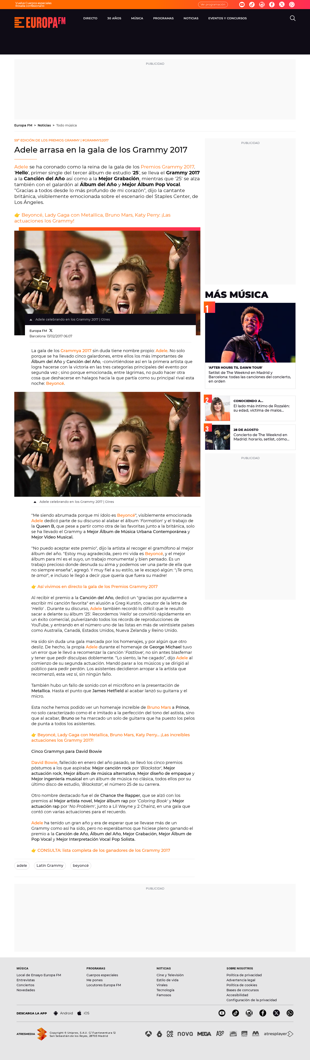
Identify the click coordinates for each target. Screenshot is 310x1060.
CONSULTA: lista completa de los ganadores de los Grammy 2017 (103, 850)
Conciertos (25, 985)
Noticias (45, 125)
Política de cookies (241, 985)
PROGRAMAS (163, 18)
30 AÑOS (114, 18)
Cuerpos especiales (102, 975)
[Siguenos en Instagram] (262, 4)
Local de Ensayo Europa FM (39, 975)
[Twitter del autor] (51, 331)
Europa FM (23, 125)
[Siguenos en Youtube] (242, 4)
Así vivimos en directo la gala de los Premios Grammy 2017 (97, 586)
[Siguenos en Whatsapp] (292, 4)
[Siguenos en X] (276, 1015)
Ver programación (213, 4)
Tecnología (165, 990)
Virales (162, 985)
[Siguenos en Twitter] (282, 5)
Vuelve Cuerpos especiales (33, 3)
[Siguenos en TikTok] (235, 1015)
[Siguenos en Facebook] (272, 4)
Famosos (164, 995)
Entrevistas (26, 980)
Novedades (26, 990)
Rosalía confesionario (29, 5)
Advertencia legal (240, 980)
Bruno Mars (159, 707)
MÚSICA (137, 18)
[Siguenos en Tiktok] (252, 4)
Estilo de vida (167, 980)
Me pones (94, 980)
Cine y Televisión (170, 975)
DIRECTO (90, 18)
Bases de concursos (242, 990)
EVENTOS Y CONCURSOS (227, 18)
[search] (292, 18)
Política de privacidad (244, 975)
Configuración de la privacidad (251, 1000)
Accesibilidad (237, 995)
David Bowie (44, 762)
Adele (21, 167)
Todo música (66, 125)
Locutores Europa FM (103, 985)
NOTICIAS (191, 18)
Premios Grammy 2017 (167, 167)
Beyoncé (55, 383)
